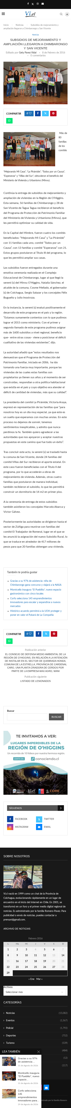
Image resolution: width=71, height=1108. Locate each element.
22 (8, 967)
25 (35, 967)
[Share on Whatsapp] (9, 120)
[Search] (61, 14)
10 (26, 955)
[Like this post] (30, 113)
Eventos (37, 1020)
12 (44, 955)
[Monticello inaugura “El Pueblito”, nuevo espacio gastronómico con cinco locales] (9, 1076)
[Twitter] (33, 4)
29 (8, 973)
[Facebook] (28, 4)
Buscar (10, 711)
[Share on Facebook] (38, 113)
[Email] (43, 4)
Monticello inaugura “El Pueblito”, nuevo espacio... (28, 1076)
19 (44, 961)
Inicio (6, 25)
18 (35, 961)
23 (17, 967)
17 (26, 961)
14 (63, 955)
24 (26, 967)
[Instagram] (38, 4)
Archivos (8, 987)
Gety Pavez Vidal (27, 53)
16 (17, 961)
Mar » (39, 979)
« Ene (31, 979)
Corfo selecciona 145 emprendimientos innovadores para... (28, 1095)
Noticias (20, 25)
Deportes (37, 1035)
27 (53, 967)
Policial (37, 1028)
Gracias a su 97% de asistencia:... (27, 1060)
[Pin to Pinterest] (53, 113)
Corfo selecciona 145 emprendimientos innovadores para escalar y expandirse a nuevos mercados (35, 602)
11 (35, 955)
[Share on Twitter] (45, 113)
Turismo (37, 1043)
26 (44, 967)
